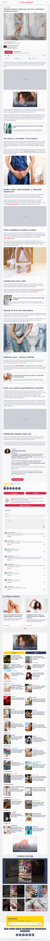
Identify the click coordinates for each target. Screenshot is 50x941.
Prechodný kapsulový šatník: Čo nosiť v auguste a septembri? (39, 658)
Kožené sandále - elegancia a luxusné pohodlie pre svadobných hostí (39, 687)
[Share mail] (19, 488)
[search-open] (6, 2)
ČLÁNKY (13, 735)
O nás (6, 929)
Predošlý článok (14, 493)
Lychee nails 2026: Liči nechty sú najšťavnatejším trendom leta (17, 674)
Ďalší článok (36, 493)
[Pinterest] (26, 935)
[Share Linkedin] (16, 488)
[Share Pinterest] (13, 488)
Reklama (18, 929)
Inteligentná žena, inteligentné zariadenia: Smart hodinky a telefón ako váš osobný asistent (39, 739)
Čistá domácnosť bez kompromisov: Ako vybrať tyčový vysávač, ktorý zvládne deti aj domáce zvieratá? (17, 830)
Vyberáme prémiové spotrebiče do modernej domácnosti (17, 815)
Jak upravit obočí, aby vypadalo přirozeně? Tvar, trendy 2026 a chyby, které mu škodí (17, 725)
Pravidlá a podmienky (28, 929)
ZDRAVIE (13, 696)
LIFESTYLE (9, 6)
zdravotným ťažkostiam (12, 204)
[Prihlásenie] (4, 2)
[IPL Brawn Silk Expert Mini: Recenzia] (36, 905)
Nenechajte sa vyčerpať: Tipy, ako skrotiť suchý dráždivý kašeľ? (17, 738)
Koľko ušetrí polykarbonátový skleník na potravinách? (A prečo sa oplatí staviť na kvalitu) (39, 765)
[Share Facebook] (5, 488)
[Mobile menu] (47, 2)
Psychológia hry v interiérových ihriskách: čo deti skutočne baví (17, 764)
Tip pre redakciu (25, 931)
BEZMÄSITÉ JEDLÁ (37, 813)
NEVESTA (13, 683)
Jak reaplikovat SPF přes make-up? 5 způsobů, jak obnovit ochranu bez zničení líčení (39, 726)
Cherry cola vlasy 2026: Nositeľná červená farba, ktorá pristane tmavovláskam (39, 674)
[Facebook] (23, 935)
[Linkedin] (33, 935)
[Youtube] (20, 935)
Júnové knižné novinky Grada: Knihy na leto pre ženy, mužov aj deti (38, 829)
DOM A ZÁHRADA (37, 762)
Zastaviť (7, 58)
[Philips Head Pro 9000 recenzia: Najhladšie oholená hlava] (36, 891)
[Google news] (29, 935)
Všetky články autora (17, 479)
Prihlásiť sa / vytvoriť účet (25, 505)
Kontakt (12, 929)
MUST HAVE (35, 684)
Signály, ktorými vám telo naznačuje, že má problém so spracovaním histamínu (39, 700)
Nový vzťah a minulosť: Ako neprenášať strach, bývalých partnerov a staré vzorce (18, 712)
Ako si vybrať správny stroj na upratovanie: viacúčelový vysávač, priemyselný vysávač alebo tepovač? (39, 778)
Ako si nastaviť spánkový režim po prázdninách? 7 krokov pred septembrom (39, 713)
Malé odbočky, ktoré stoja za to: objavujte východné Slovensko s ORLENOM (18, 751)
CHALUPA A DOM (15, 799)
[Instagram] (17, 935)
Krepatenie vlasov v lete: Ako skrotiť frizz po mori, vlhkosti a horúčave (39, 666)
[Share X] (10, 488)
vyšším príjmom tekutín (29, 151)
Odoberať (39, 923)
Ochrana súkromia (40, 929)
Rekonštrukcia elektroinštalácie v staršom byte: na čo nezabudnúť (17, 790)
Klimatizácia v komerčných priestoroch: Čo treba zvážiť (39, 790)
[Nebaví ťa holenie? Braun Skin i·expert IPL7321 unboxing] (13, 905)
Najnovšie (36, 652)
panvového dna (36, 290)
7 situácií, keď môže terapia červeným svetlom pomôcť (17, 698)
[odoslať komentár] (43, 527)
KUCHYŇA (13, 812)
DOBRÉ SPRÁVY (14, 748)
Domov (5, 6)
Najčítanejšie (14, 652)
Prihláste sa (13, 498)
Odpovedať (9, 536)
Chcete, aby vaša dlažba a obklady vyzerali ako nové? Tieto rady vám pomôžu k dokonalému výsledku (17, 777)
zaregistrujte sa (34, 501)
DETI (12, 761)
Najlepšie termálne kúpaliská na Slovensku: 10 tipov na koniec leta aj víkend (17, 666)
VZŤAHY (13, 709)
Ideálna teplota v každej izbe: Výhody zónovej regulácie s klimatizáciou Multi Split (39, 804)
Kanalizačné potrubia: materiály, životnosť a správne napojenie (16, 802)
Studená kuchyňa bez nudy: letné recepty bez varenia (39, 816)
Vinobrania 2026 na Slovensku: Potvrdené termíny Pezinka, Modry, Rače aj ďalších (17, 657)
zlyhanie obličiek (20, 365)
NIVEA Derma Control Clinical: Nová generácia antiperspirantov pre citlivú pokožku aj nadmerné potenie (39, 753)
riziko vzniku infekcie (9, 238)
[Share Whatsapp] (7, 488)
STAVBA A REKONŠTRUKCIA (17, 787)
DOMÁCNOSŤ (14, 774)
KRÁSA (12, 722)
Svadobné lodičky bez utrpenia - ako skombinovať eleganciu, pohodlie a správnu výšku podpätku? (18, 686)
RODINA (35, 710)
